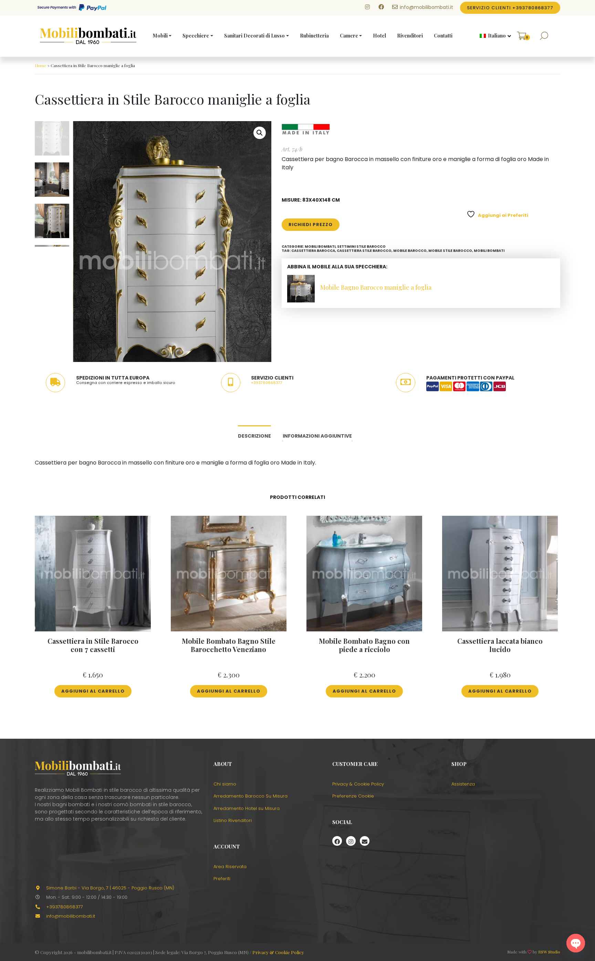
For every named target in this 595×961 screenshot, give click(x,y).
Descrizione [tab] (254, 436)
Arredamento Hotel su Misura (246, 808)
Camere (349, 35)
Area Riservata (230, 866)
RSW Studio (549, 951)
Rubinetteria (314, 35)
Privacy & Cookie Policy (358, 784)
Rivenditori (410, 35)
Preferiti (221, 878)
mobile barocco (410, 250)
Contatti (443, 35)
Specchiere (195, 35)
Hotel (379, 35)
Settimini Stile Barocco (361, 246)
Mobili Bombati (320, 246)
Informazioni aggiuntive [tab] (317, 436)
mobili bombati (489, 250)
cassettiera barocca (313, 250)
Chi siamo (224, 784)
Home (40, 65)
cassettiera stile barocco (364, 250)
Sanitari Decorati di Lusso (254, 35)
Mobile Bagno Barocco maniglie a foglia (375, 287)
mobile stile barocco (450, 250)
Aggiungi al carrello (93, 691)
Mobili (160, 35)
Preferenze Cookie (353, 796)
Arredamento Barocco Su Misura (250, 796)
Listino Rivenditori (232, 820)
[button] (493, 36)
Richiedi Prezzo (311, 224)
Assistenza (463, 784)
